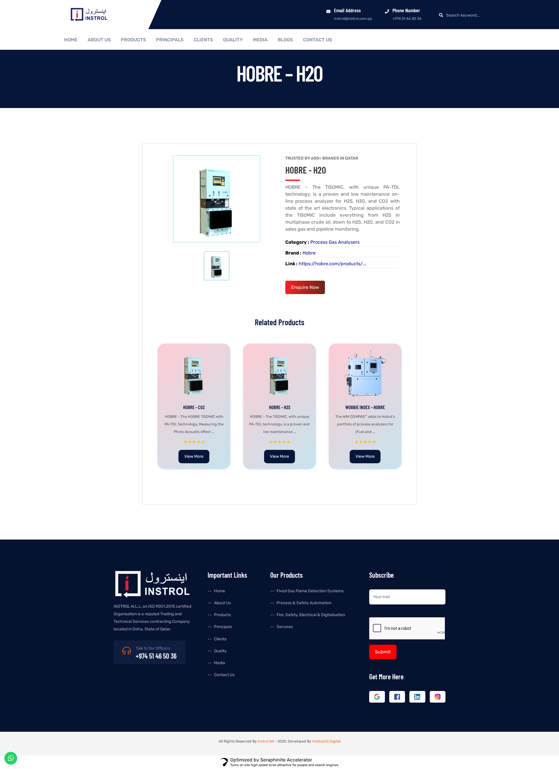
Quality (233, 40)
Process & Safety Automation (304, 602)
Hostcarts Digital (326, 741)
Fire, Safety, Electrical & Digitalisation (311, 614)
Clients (203, 40)
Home (70, 40)
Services (285, 626)
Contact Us (317, 40)
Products (133, 40)
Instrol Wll (266, 741)
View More (194, 456)
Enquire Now (305, 287)
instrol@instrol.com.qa (353, 18)
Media (260, 40)
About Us (99, 40)
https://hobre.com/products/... (332, 263)
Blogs (285, 40)
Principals (169, 40)
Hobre (309, 253)
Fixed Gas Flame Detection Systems (310, 591)
